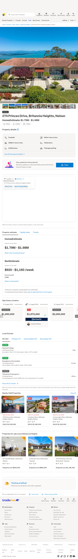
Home (4, 24)
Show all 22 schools (9, 383)
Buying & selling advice (60, 514)
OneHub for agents (34, 517)
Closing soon (8, 514)
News (25, 551)
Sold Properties (33, 512)
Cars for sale (57, 510)
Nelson (18, 24)
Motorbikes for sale (59, 512)
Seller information (58, 536)
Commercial (45, 20)
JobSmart (7, 531)
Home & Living (8, 519)
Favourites (61, 501)
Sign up (68, 15)
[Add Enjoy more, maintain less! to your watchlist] (50, 439)
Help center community (60, 538)
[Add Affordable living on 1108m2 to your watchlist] (23, 439)
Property (9, 24)
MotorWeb (34, 544)
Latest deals (8, 510)
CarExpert (45, 544)
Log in (73, 15)
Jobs (6, 524)
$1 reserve (7, 517)
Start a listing (45, 501)
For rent (24, 20)
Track (66, 165)
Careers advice (9, 529)
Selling (64, 20)
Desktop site (4, 551)
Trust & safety (57, 531)
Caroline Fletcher (36, 324)
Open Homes (32, 514)
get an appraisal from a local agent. (40, 292)
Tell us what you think (50, 494)
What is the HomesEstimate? (15, 253)
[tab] (8, 179)
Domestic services (34, 529)
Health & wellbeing (34, 534)
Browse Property (7, 20)
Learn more (35, 494)
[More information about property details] (18, 129)
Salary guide (8, 536)
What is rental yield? (12, 281)
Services (31, 524)
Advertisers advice (9, 534)
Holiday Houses (58, 544)
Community (57, 524)
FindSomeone (72, 544)
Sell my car (56, 519)
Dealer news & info (59, 517)
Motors (56, 507)
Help (55, 527)
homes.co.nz (22, 544)
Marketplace (8, 507)
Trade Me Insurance (7, 544)
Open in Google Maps (20, 186)
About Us (12, 551)
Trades (31, 527)
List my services (33, 536)
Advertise (32, 551)
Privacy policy (39, 551)
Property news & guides (35, 510)
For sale (18, 20)
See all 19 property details (14, 154)
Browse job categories (10, 527)
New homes (36, 20)
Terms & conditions (49, 551)
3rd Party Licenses (59, 534)
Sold (29, 20)
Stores (6, 512)
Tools (72, 20)
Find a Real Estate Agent (35, 519)
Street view (8, 186)
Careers (20, 551)
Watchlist (53, 501)
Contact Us (72, 551)
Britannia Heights (26, 24)
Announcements (58, 529)
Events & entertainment (35, 531)
